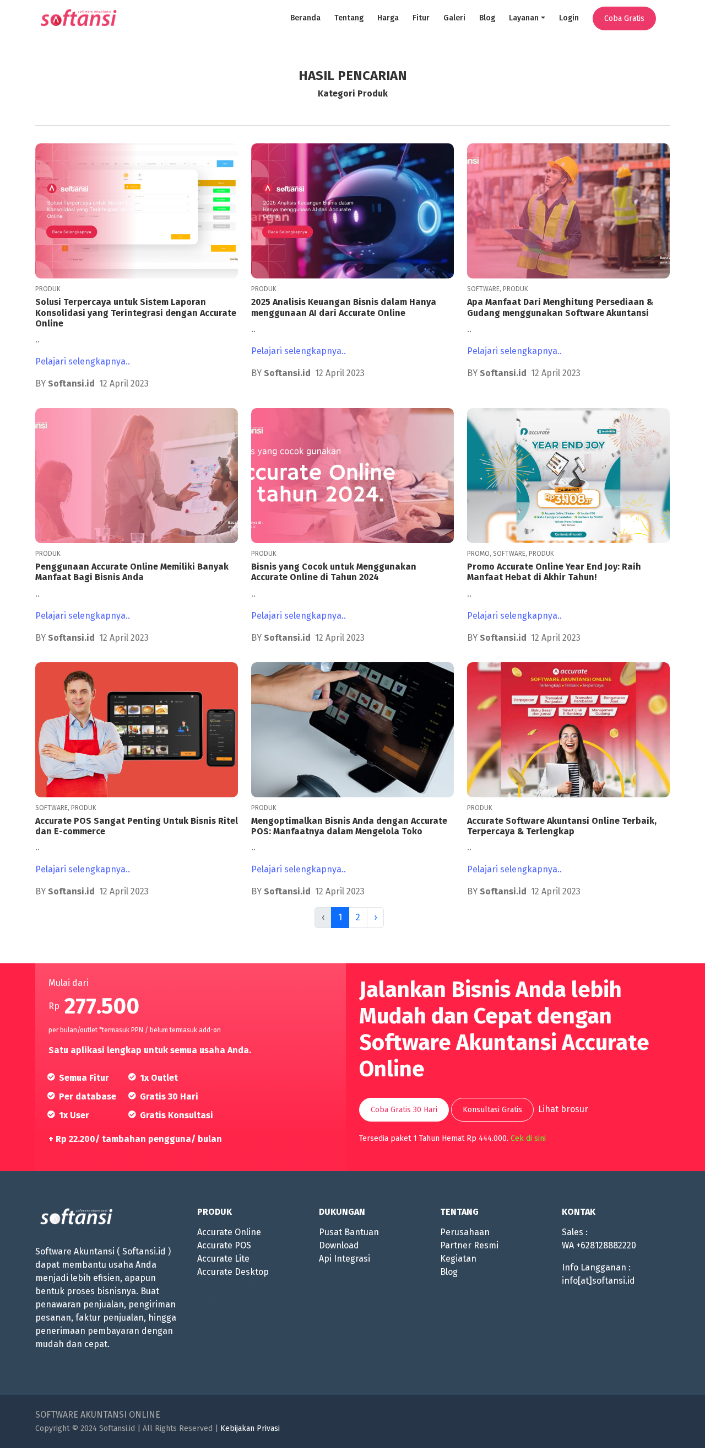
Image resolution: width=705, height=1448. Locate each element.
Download (339, 1245)
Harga (388, 18)
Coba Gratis (624, 18)
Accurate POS (224, 1245)
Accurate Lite (223, 1258)
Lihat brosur (563, 1109)
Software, (485, 289)
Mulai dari (68, 983)
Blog (487, 18)
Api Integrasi (344, 1258)
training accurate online (245, 1285)
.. (37, 339)
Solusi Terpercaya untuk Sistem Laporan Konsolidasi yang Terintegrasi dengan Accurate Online (135, 312)
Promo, (480, 553)
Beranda (305, 18)
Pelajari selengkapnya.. (82, 361)
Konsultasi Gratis (492, 1109)
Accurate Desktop (233, 1272)
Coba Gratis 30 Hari (404, 1109)
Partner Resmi (469, 1245)
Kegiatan (458, 1258)
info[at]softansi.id (598, 1280)
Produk (48, 289)
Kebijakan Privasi (250, 1428)
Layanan (524, 18)
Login (569, 18)
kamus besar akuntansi (245, 1298)
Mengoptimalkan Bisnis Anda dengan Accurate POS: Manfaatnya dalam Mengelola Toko (349, 826)
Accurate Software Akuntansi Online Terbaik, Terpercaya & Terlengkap (562, 826)
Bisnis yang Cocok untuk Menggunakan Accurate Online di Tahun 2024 (333, 571)
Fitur (421, 18)
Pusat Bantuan (349, 1232)
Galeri (454, 18)
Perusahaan (465, 1232)
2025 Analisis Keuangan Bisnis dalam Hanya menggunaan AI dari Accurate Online (343, 307)
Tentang (349, 18)
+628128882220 (606, 1245)
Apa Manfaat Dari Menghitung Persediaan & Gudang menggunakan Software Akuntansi (560, 307)
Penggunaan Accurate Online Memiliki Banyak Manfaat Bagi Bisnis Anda (132, 571)
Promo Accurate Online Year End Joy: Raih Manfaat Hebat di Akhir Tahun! (554, 571)
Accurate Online (229, 1232)
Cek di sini (528, 1138)
